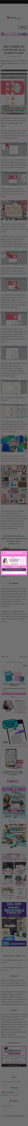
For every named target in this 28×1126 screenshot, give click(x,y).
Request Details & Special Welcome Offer (14, 569)
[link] (14, 561)
